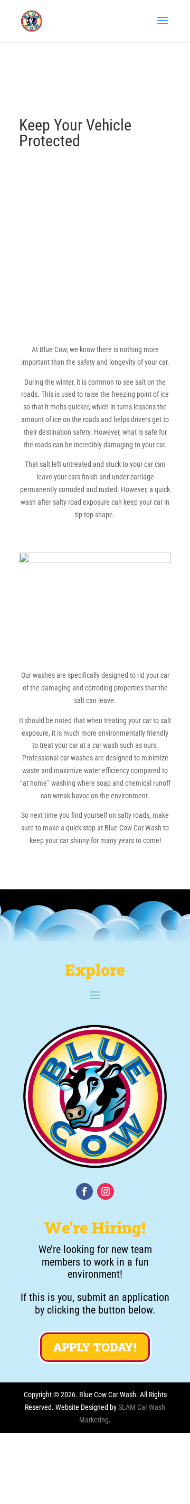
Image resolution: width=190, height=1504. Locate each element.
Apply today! (95, 1347)
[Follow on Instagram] (105, 1191)
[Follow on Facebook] (84, 1191)
